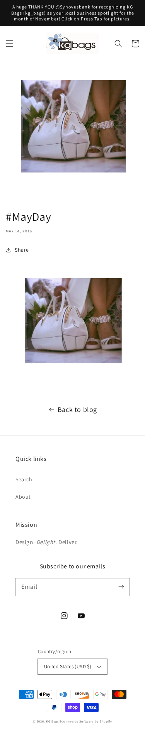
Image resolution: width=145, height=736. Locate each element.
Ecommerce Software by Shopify (86, 721)
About (23, 496)
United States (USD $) (67, 666)
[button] (9, 43)
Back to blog (77, 409)
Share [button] (22, 249)
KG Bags (52, 721)
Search (23, 479)
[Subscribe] (121, 586)
